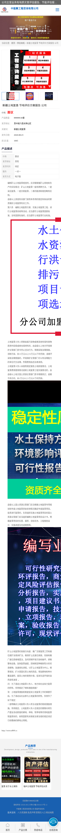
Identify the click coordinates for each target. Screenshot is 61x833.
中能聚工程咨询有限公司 (25, 809)
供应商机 (21, 43)
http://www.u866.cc (9, 730)
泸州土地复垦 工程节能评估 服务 (46, 786)
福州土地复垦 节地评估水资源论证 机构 (19, 786)
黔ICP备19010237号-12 (38, 805)
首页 (13, 43)
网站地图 (50, 812)
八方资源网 (22, 812)
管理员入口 (40, 812)
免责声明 (31, 812)
